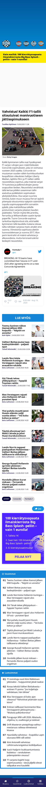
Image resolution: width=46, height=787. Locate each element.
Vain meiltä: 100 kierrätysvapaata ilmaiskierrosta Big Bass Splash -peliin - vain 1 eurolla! (22, 57)
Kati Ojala (6, 335)
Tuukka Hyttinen (9, 124)
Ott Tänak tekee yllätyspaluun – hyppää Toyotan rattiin (14, 381)
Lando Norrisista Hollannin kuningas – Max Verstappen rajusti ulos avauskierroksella (16, 362)
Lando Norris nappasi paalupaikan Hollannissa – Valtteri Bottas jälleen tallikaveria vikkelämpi (16, 451)
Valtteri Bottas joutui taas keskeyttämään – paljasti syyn (15, 344)
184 (19, 301)
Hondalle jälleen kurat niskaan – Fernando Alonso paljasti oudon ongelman (14, 483)
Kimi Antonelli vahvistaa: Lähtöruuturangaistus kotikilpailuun (24, 743)
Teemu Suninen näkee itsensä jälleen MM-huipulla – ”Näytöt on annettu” (14, 329)
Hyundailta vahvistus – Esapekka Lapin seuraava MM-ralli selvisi (25, 736)
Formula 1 (29, 499)
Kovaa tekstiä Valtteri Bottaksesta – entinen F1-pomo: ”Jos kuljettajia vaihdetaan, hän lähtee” (24, 689)
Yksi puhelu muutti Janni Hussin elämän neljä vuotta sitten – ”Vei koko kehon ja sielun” (15, 414)
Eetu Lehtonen (8, 368)
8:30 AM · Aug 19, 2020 (30, 301)
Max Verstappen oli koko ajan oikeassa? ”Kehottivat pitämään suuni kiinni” (25, 699)
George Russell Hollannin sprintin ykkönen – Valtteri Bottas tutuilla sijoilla (15, 467)
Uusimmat (10, 573)
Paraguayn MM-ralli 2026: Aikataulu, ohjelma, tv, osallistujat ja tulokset (24, 718)
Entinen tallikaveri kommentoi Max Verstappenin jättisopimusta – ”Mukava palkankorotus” (24, 710)
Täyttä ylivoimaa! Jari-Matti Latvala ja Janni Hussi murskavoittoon (14, 433)
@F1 (14, 252)
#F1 (6, 272)
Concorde (17, 499)
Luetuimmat (11, 672)
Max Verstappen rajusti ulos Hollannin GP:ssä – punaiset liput (14, 397)
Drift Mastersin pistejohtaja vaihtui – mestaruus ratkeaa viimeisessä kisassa (24, 727)
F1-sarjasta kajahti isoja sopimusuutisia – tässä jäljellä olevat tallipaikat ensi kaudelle (24, 763)
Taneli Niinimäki (9, 349)
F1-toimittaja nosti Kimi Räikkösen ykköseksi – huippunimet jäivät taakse (25, 680)
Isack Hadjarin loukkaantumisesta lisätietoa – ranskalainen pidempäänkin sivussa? (23, 752)
